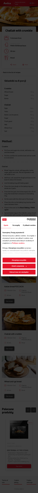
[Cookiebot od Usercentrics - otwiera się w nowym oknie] (27, 219)
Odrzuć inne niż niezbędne (19, 272)
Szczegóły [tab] (16, 225)
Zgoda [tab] (6, 225)
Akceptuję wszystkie (19, 260)
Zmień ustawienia (18, 266)
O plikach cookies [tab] (29, 225)
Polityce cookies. (18, 243)
